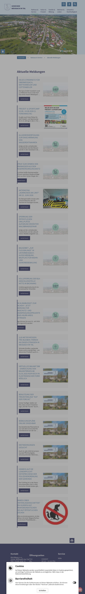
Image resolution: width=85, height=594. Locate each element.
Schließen (42, 590)
